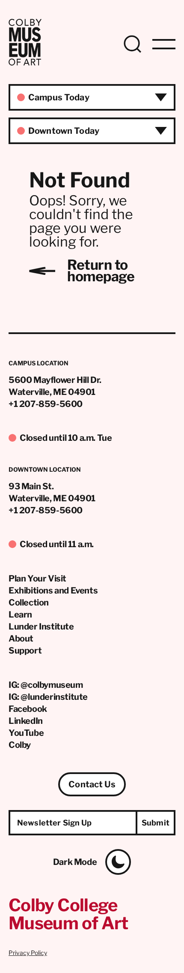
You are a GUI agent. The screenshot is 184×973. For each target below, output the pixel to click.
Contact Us (91, 784)
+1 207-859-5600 (46, 404)
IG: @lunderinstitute (48, 697)
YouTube (26, 733)
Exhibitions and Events (53, 590)
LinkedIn (26, 721)
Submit (155, 822)
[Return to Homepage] (25, 63)
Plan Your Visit (37, 578)
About (21, 638)
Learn (20, 614)
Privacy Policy (28, 952)
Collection (29, 602)
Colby (20, 745)
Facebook (28, 709)
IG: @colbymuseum (46, 685)
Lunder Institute (41, 626)
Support (25, 650)
